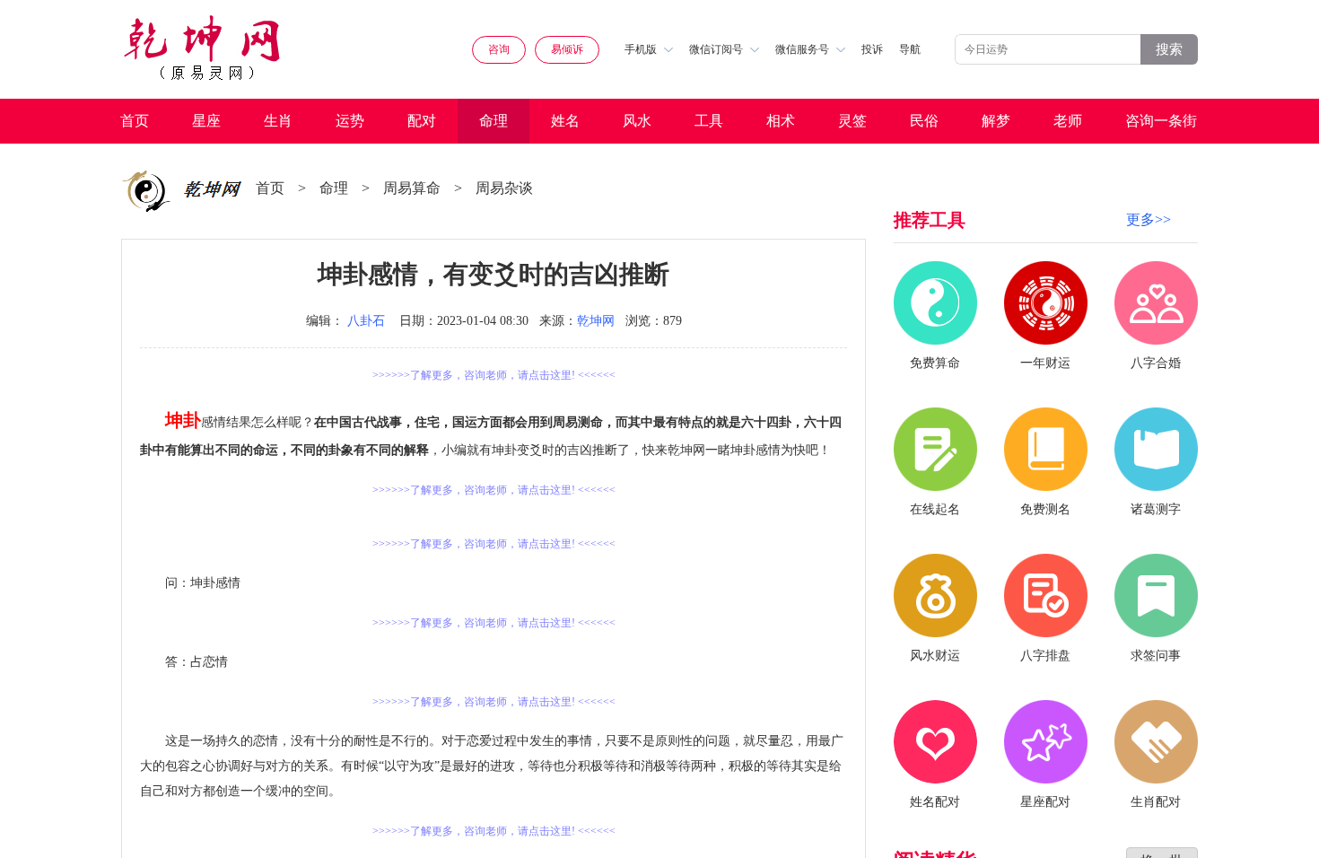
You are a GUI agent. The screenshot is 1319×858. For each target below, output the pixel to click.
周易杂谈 (504, 188)
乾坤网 (596, 321)
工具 (708, 120)
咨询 (499, 49)
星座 (206, 120)
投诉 (872, 49)
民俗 (924, 120)
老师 (1067, 120)
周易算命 (412, 188)
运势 (350, 120)
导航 (910, 49)
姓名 (565, 120)
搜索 (1169, 49)
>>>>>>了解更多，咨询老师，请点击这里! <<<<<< (494, 375)
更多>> (1148, 219)
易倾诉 (567, 49)
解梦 (996, 120)
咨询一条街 (1161, 120)
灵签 (852, 120)
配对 (421, 120)
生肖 (278, 120)
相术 (780, 120)
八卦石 (366, 321)
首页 (134, 120)
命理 (493, 120)
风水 (637, 120)
